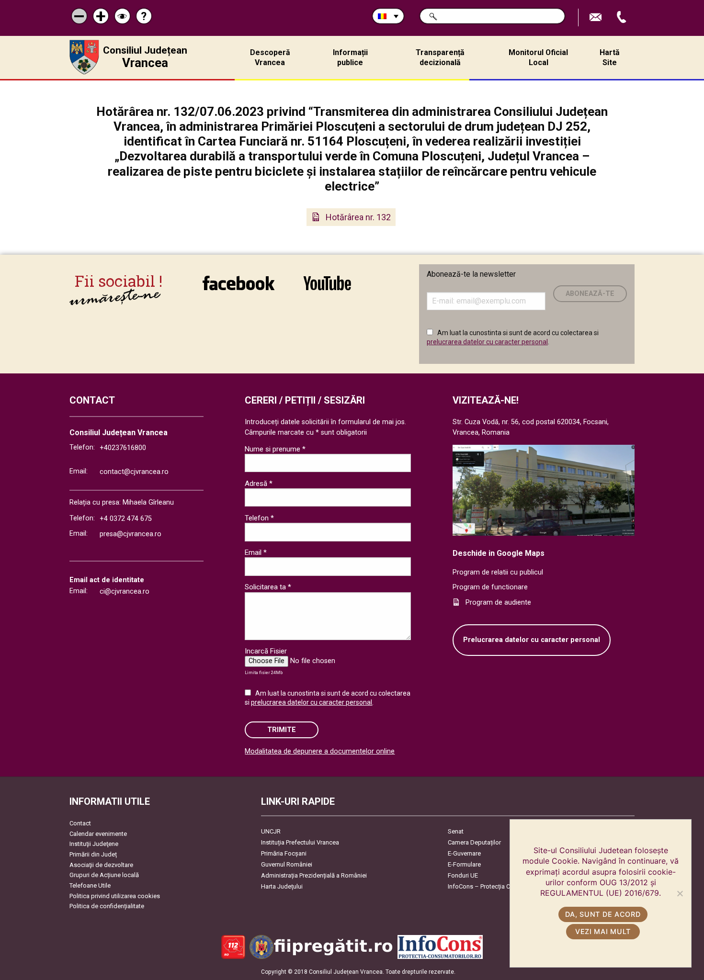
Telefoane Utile (90, 885)
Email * (256, 552)
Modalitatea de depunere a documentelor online (320, 751)
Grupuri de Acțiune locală (104, 875)
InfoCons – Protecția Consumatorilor (498, 886)
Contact (80, 823)
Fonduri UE (463, 875)
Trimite (281, 730)
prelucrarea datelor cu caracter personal (487, 342)
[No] (679, 893)
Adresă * (259, 483)
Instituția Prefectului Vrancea (300, 842)
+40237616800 (123, 448)
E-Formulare (464, 864)
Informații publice (350, 57)
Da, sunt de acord (602, 914)
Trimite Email (597, 17)
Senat (456, 831)
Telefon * (259, 518)
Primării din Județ (93, 854)
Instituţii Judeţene (93, 843)
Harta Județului (282, 886)
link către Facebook (238, 289)
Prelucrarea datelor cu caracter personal (531, 640)
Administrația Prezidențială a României (314, 875)
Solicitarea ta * (268, 587)
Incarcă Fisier (266, 651)
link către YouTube (327, 289)
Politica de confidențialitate (106, 906)
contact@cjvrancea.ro (134, 472)
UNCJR (271, 831)
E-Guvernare (464, 853)
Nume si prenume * (275, 449)
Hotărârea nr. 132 (358, 217)
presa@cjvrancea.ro (130, 534)
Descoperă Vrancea (270, 57)
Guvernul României (286, 864)
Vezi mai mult (603, 931)
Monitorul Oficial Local (538, 57)
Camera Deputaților (474, 842)
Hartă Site (610, 57)
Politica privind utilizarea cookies (114, 896)
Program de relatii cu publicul (498, 572)
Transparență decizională (440, 57)
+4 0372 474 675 (126, 519)
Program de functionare (490, 587)
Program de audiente (498, 602)
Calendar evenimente (98, 833)
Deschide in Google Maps (499, 553)
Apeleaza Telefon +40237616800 (623, 17)
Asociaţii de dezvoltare (101, 864)
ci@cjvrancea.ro (124, 591)
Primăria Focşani (284, 853)
